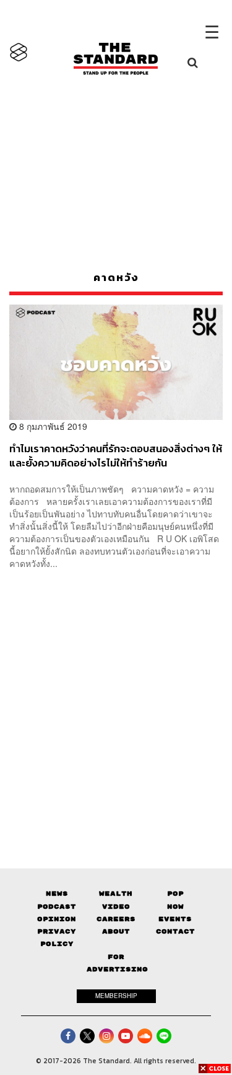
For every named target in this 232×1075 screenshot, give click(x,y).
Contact (175, 931)
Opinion (56, 919)
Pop (175, 893)
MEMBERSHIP (116, 995)
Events (175, 919)
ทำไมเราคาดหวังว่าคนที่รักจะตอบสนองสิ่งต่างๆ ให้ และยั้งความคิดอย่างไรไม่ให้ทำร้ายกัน (115, 456)
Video (116, 906)
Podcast (56, 906)
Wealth (115, 893)
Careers (116, 919)
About (116, 931)
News (57, 893)
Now (175, 906)
